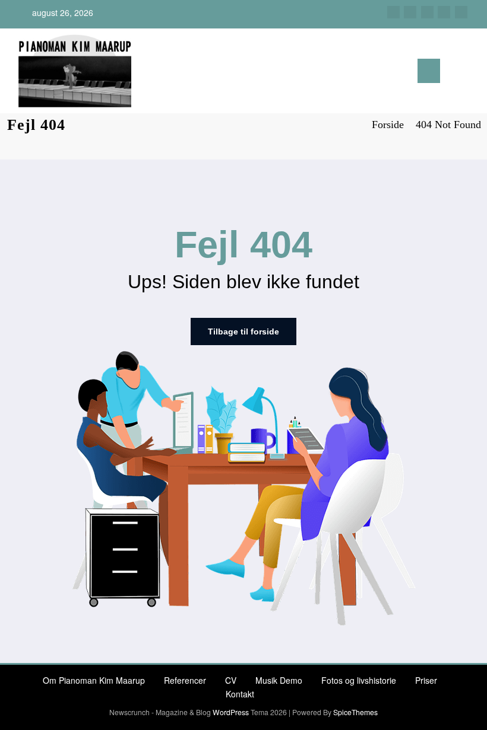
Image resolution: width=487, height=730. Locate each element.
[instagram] (444, 12)
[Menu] (429, 71)
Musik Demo (278, 680)
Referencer (185, 680)
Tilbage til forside (243, 331)
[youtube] (461, 12)
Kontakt (240, 694)
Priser (426, 680)
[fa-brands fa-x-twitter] (410, 12)
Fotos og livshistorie (358, 680)
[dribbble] (427, 12)
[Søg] (455, 73)
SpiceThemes (355, 712)
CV (230, 680)
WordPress (231, 712)
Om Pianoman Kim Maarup (94, 680)
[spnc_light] (473, 72)
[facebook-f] (393, 12)
